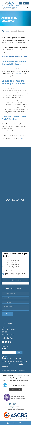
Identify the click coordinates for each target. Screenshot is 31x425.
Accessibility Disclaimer (18, 370)
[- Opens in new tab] (9, 342)
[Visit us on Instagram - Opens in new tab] (6, 342)
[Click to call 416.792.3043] (24, 3)
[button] (27, 8)
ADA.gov (19, 138)
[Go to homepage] (9, 5)
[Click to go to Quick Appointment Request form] (20, 3)
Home (7, 31)
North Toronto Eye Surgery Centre (15, 255)
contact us (19, 73)
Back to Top (5, 346)
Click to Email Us (15, 280)
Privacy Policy (6, 370)
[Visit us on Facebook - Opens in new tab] (3, 342)
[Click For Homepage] (12, 357)
